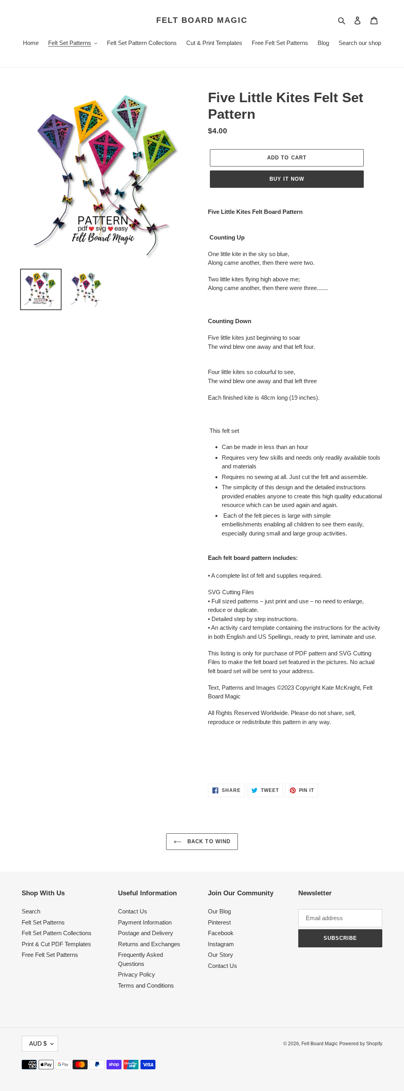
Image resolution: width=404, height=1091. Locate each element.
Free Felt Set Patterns (50, 954)
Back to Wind (207, 841)
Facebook (221, 933)
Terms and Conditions (146, 985)
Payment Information (145, 922)
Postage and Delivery (145, 933)
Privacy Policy (136, 974)
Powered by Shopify (360, 1043)
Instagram (221, 944)
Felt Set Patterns (43, 922)
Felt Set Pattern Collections (57, 933)
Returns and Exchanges (149, 944)
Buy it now (286, 179)
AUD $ (38, 1043)
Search (31, 911)
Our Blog (219, 911)
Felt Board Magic (201, 20)
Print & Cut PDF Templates (56, 944)
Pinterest (219, 922)
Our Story (220, 954)
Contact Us (132, 911)
